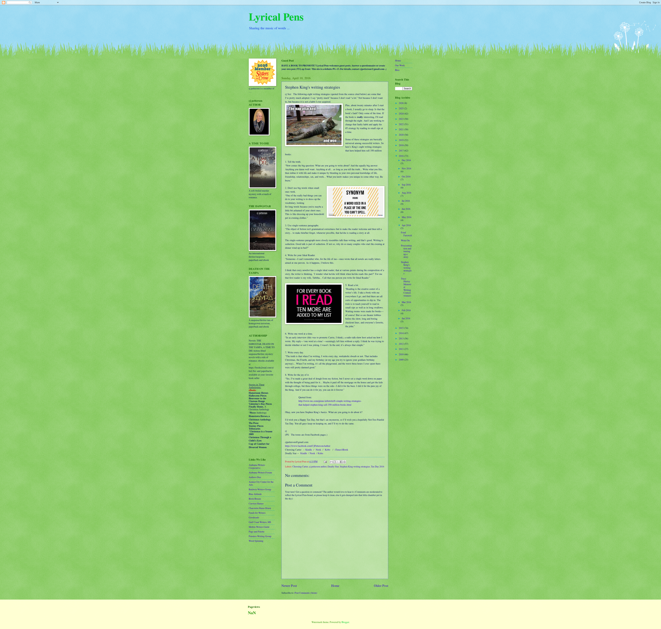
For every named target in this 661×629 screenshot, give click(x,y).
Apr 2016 (406, 225)
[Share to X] (338, 462)
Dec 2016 (406, 160)
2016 (401, 155)
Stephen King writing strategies (355, 466)
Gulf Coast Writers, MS (260, 522)
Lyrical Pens (276, 16)
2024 (401, 113)
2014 (401, 333)
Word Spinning (256, 540)
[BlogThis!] (334, 462)
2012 (401, 343)
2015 (401, 328)
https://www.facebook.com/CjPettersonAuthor (307, 445)
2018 (401, 145)
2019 (401, 140)
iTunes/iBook (341, 449)
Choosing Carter (300, 466)
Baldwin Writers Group (260, 489)
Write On (405, 240)
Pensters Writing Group (260, 536)
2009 (401, 359)
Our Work (400, 65)
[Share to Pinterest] (344, 462)
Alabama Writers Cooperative (257, 466)
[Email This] (331, 462)
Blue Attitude (255, 494)
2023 (401, 118)
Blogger (345, 622)
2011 (401, 349)
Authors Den (255, 477)
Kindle (308, 449)
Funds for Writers (257, 512)
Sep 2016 (406, 184)
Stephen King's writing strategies (406, 267)
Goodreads (254, 517)
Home (335, 585)
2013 (401, 338)
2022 (401, 124)
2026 (401, 103)
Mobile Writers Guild (259, 526)
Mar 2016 (406, 302)
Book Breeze (255, 498)
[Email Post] (325, 461)
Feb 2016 (406, 310)
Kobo (327, 449)
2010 (401, 354)
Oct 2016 (406, 176)
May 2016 (406, 217)
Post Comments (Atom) (306, 592)
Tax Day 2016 (377, 466)
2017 (401, 150)
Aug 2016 (406, 192)
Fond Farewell (406, 234)
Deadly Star (333, 466)
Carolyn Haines (256, 503)
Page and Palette (256, 531)
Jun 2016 (406, 208)
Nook (318, 449)
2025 (401, 108)
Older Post (381, 585)
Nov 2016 (406, 168)
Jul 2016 (406, 200)
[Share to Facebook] (341, 462)
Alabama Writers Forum (260, 472)
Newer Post (289, 585)
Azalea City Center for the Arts (261, 483)
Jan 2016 (406, 318)
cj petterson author (318, 466)
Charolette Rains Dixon (260, 508)
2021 (401, 129)
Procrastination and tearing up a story (406, 251)
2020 (401, 134)
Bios (397, 70)
